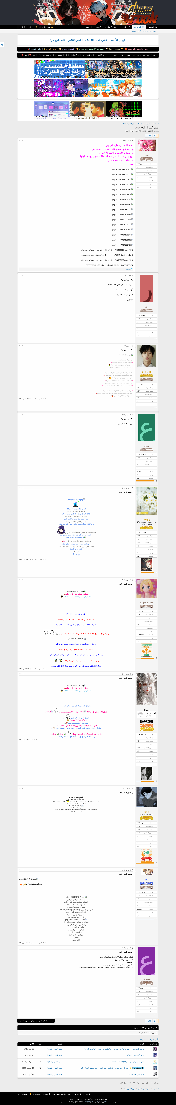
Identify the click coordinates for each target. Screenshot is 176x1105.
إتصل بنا (85, 1094)
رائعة (136, 131)
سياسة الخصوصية (58, 1094)
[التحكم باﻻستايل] (2, 44)
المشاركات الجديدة (149, 31)
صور (132, 131)
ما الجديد (125, 27)
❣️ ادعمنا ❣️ (26, 55)
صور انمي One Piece (136, 1074)
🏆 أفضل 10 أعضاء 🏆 (114, 49)
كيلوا (127, 131)
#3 (19, 346)
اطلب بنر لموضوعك (116, 55)
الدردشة (89, 27)
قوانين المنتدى (36, 49)
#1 (19, 140)
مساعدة (45, 1094)
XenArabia (24, 1094)
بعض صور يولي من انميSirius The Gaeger (127, 1061)
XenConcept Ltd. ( (109, 1103)
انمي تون (139, 909)
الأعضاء (110, 27)
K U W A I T (140, 635)
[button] (119, 27)
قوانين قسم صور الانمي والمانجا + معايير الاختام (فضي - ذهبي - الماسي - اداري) (114, 1049)
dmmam (139, 471)
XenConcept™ (92, 1103)
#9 (19, 870)
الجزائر (139, 1005)
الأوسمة (99, 27)
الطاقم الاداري (51, 49)
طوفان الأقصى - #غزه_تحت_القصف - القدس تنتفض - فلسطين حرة (88, 40)
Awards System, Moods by (88, 1101)
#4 (19, 415)
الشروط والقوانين (73, 1094)
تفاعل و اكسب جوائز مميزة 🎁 (136, 49)
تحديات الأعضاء (78, 55)
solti (155, 131)
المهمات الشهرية (67, 49)
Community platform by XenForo (88, 1099)
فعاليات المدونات (49, 55)
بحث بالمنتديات (134, 31)
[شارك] (22, 140)
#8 (19, 788)
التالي (149, 136)
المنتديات (137, 27)
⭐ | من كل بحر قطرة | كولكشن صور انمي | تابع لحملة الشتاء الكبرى (110, 1068)
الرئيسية (151, 27)
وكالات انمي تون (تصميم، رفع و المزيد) (140, 55)
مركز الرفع (37, 55)
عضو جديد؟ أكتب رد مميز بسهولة (91, 49)
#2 (19, 276)
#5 (19, 488)
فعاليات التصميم (64, 55)
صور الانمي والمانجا (54, 1049)
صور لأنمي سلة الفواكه (135, 1055)
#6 (19, 580)
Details (117, 1103)
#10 (20, 948)
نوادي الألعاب (102, 55)
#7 (19, 674)
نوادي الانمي (90, 55)
